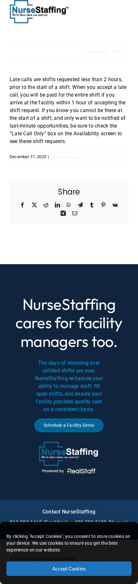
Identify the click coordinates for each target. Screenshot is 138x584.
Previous (96, 50)
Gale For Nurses (65, 156)
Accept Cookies (69, 568)
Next (118, 50)
